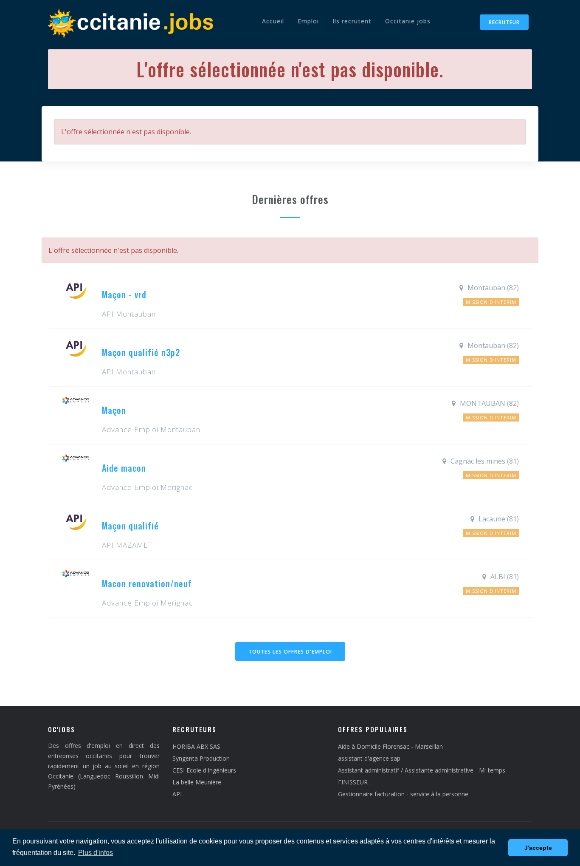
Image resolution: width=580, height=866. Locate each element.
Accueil (273, 21)
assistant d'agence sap (369, 758)
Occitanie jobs (408, 21)
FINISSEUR (353, 782)
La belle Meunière (196, 782)
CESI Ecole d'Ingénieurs (204, 770)
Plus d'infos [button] (95, 852)
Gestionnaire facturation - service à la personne (403, 794)
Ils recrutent (352, 21)
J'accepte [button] (538, 847)
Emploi (308, 21)
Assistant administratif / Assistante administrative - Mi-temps (421, 770)
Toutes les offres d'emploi (290, 651)
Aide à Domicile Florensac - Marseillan (390, 746)
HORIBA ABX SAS (196, 746)
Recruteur (504, 22)
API (177, 794)
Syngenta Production (201, 758)
